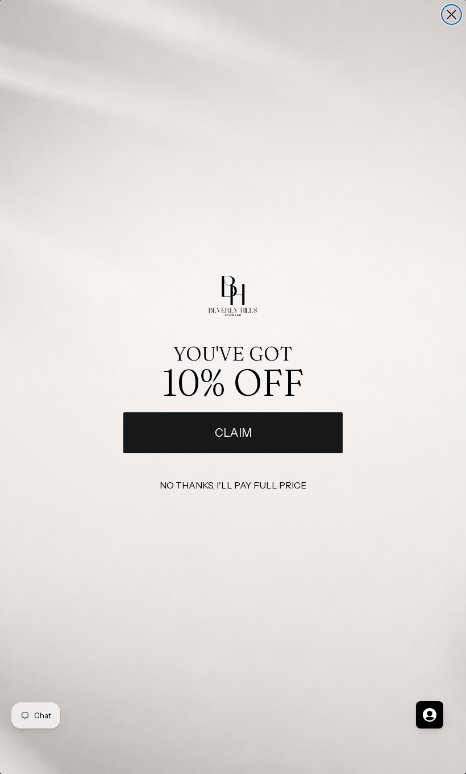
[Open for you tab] (429, 715)
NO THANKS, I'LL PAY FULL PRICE (233, 485)
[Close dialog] (451, 14)
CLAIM (233, 433)
